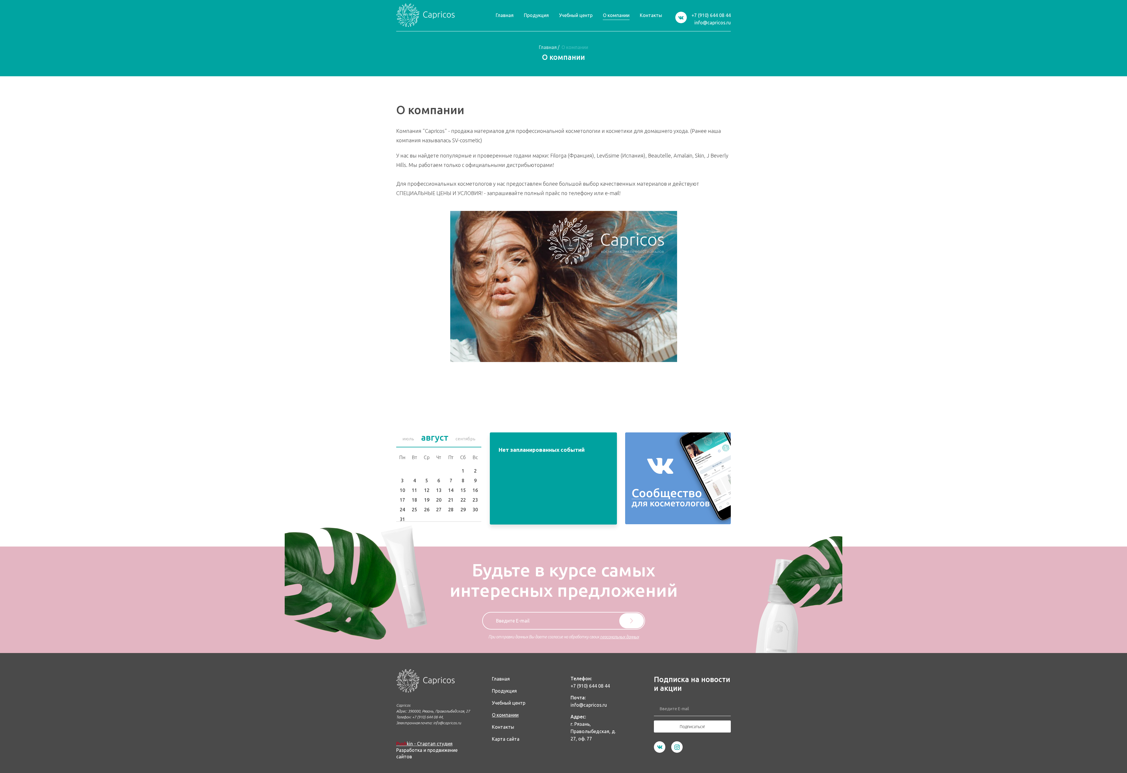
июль (408, 438)
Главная (548, 47)
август (434, 437)
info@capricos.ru (712, 22)
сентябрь (465, 438)
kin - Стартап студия (424, 743)
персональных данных (619, 637)
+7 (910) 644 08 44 (711, 15)
